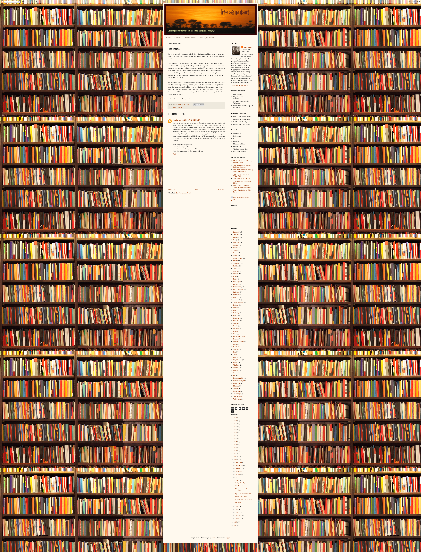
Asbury (175, 107)
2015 (235, 439)
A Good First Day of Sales (243, 500)
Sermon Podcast (190, 37)
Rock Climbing (238, 289)
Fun (234, 240)
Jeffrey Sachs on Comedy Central (243, 490)
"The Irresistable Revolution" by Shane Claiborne (242, 166)
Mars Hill (236, 242)
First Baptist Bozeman (207, 37)
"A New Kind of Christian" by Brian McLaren (242, 162)
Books (235, 253)
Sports (235, 255)
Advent (235, 323)
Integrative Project (239, 381)
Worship (235, 349)
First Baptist (237, 281)
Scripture (236, 292)
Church (235, 237)
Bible (235, 334)
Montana (236, 386)
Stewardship (237, 391)
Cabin (235, 373)
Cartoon (235, 284)
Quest (235, 344)
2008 (235, 460)
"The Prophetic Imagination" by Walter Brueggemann (243, 171)
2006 (235, 525)
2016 (235, 436)
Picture (235, 297)
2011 (235, 451)
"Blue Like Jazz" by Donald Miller (242, 182)
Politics (235, 266)
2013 (235, 445)
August (238, 474)
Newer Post (171, 189)
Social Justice (237, 258)
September (239, 471)
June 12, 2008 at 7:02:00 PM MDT (189, 120)
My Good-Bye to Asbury (243, 494)
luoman (214, 538)
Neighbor (236, 328)
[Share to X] (199, 104)
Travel (235, 268)
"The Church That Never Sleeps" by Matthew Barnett (242, 187)
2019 (235, 427)
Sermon (235, 388)
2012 (235, 448)
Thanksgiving (237, 396)
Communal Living (239, 336)
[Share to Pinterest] (203, 104)
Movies (235, 308)
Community (237, 287)
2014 (235, 442)
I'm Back (238, 503)
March (238, 512)
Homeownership (238, 378)
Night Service (237, 360)
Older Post (221, 189)
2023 (235, 418)
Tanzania (236, 300)
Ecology (235, 357)
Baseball (235, 370)
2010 (235, 454)
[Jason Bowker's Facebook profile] (242, 200)
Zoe (234, 352)
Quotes (235, 245)
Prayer (235, 362)
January (238, 518)
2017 (235, 433)
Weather (235, 368)
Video (235, 250)
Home (168, 37)
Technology (237, 394)
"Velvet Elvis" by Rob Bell (241, 178)
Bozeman (236, 295)
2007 (235, 522)
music (235, 276)
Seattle (235, 248)
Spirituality (236, 263)
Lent (234, 310)
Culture (235, 261)
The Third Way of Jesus (242, 486)
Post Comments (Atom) (183, 193)
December (239, 462)
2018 (235, 430)
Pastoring (236, 313)
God (234, 375)
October (238, 468)
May (237, 506)
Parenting (236, 331)
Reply (175, 154)
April (237, 509)
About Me (177, 37)
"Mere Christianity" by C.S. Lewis (242, 191)
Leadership (236, 383)
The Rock (236, 365)
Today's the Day (240, 483)
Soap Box (236, 321)
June (237, 480)
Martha (175, 120)
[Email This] (194, 104)
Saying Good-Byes (241, 497)
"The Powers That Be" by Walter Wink (241, 175)
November (239, 465)
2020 (235, 424)
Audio (235, 354)
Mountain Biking (238, 341)
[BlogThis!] (196, 104)
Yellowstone (237, 399)
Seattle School (237, 347)
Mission (180, 107)
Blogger (227, 538)
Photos (235, 315)
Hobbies (235, 305)
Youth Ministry (238, 302)
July (237, 477)
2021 (235, 421)
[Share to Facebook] (201, 104)
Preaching (236, 318)
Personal (236, 232)
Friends (235, 339)
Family (235, 326)
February (239, 515)
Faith (234, 279)
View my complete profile (239, 85)
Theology (236, 234)
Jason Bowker (247, 47)
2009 (235, 457)
